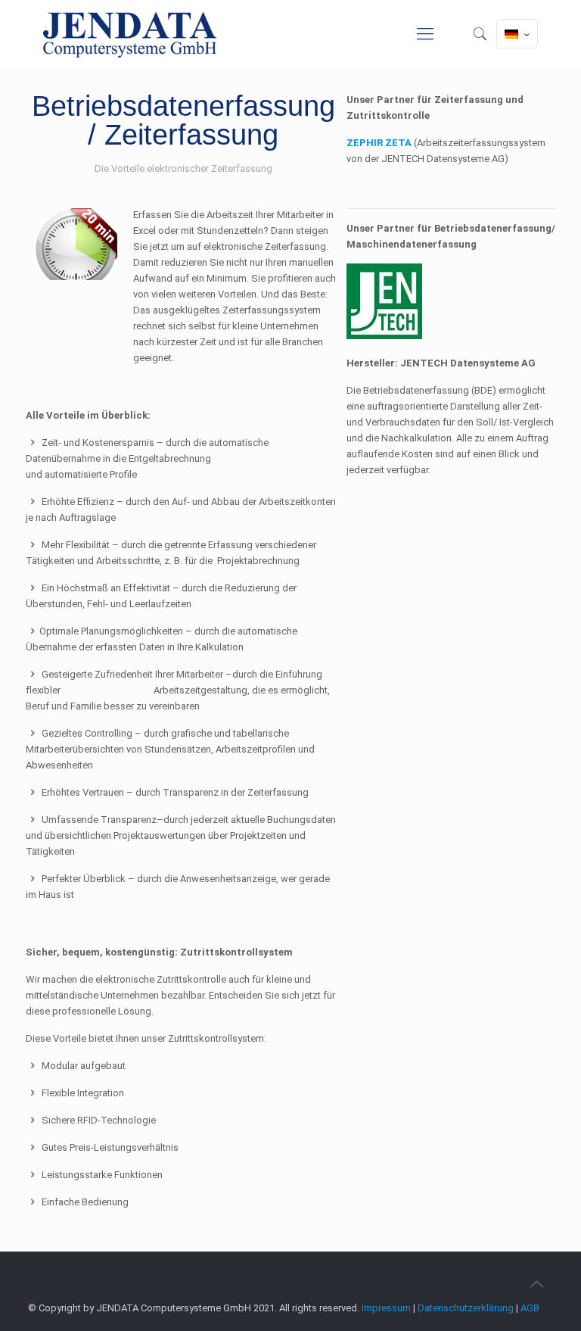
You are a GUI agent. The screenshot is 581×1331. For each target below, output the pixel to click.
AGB (529, 1308)
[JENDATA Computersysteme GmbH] (129, 34)
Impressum (386, 1308)
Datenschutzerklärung (466, 1308)
